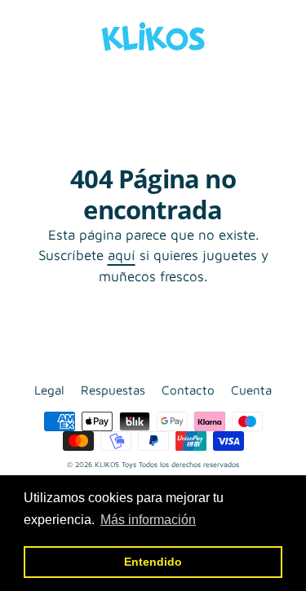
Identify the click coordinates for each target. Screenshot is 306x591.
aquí (121, 255)
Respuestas (113, 389)
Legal (49, 389)
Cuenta (251, 389)
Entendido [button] (153, 561)
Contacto (188, 389)
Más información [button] (148, 520)
